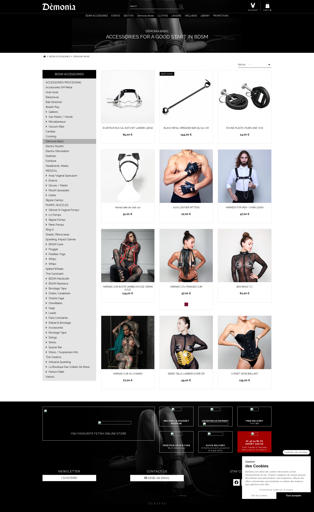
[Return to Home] (45, 56)
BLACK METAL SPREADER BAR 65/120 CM (186, 128)
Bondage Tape (57, 288)
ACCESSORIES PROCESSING (63, 82)
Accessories (55, 327)
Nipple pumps (57, 219)
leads (52, 313)
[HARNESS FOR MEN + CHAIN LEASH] (244, 176)
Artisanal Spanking (59, 362)
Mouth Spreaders (58, 190)
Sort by (242, 64)
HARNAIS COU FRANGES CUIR (186, 286)
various (50, 376)
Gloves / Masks (58, 185)
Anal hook (52, 92)
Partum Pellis (56, 371)
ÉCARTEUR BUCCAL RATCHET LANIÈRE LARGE (128, 128)
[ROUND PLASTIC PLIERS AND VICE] (244, 96)
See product (188, 200)
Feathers (51, 156)
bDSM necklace (58, 283)
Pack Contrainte (58, 317)
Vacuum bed (56, 126)
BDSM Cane (55, 244)
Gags (51, 308)
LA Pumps (54, 214)
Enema (52, 180)
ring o (50, 229)
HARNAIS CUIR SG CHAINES (127, 373)
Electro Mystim (55, 146)
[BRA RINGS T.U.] (244, 255)
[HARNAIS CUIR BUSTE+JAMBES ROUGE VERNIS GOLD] (127, 255)
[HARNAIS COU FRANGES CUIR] (186, 255)
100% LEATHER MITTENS (186, 207)
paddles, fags (56, 254)
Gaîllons (53, 111)
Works (52, 342)
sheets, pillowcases (57, 234)
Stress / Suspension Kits (63, 352)
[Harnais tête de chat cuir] (127, 176)
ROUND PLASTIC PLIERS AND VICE (244, 128)
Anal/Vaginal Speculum (62, 175)
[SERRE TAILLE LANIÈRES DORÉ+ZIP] (186, 342)
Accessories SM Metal (59, 87)
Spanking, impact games (61, 239)
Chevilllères (55, 303)
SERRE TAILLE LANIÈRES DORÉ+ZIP (186, 373)
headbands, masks (57, 165)
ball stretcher (54, 102)
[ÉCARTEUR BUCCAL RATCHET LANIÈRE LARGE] (127, 96)
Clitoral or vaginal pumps (63, 210)
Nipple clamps (54, 200)
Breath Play (53, 107)
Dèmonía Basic (55, 141)
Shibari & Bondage (59, 322)
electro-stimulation (57, 151)
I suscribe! (69, 477)
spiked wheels (54, 268)
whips (52, 259)
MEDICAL (51, 170)
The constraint (54, 273)
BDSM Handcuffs (58, 278)
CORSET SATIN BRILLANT (244, 373)
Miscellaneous (57, 121)
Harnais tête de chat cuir (127, 207)
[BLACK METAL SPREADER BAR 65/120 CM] (186, 96)
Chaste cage (56, 298)
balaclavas (52, 97)
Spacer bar (55, 347)
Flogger (53, 249)
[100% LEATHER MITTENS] (186, 176)
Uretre (52, 195)
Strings (52, 337)
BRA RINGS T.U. (244, 286)
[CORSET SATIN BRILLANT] (244, 342)
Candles (50, 131)
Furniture (51, 160)
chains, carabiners (59, 293)
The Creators (53, 357)
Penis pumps (56, 224)
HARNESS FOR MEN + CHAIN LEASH (244, 207)
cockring (51, 136)
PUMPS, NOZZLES (57, 205)
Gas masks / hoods (60, 116)
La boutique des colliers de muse (68, 366)
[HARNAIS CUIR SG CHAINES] (127, 342)
